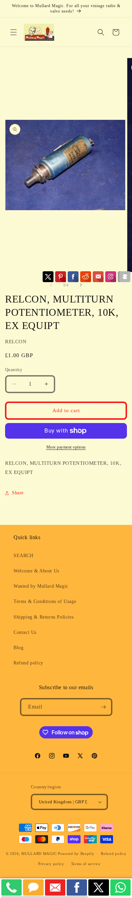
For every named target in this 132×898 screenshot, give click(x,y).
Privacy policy (51, 864)
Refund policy (28, 662)
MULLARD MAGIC (39, 853)
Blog (18, 647)
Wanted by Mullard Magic (41, 586)
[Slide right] (80, 284)
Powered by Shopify (76, 853)
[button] (13, 32)
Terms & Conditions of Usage (45, 601)
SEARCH (24, 555)
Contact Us (25, 632)
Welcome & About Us (36, 570)
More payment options (66, 447)
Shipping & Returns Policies (43, 617)
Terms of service (86, 864)
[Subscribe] (103, 707)
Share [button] (18, 492)
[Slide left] (51, 284)
